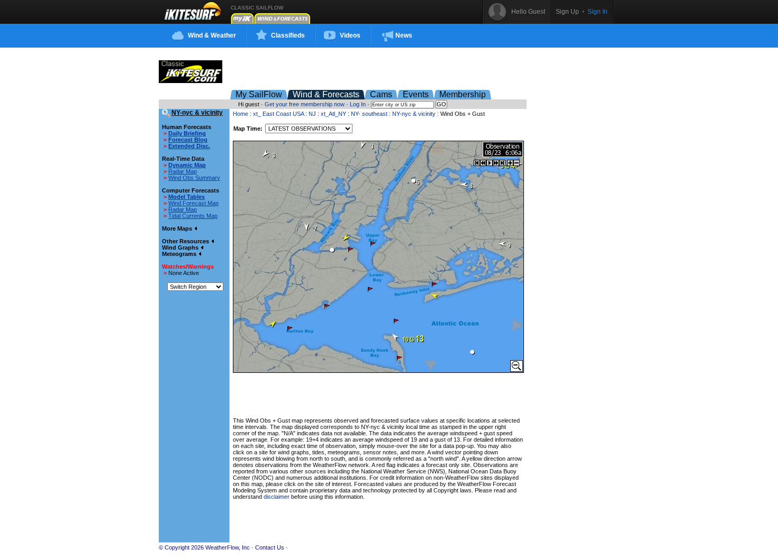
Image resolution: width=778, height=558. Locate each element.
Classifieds (288, 35)
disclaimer (277, 496)
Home (240, 114)
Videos (350, 35)
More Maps (178, 228)
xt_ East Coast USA (278, 114)
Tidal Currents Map (193, 216)
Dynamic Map (187, 165)
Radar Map (182, 171)
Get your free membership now (305, 104)
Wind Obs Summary (194, 178)
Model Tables (186, 197)
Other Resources (186, 241)
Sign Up (567, 11)
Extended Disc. (189, 146)
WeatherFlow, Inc (227, 547)
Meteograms (180, 254)
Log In (358, 104)
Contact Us (269, 547)
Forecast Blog (187, 139)
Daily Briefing (187, 133)
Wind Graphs (181, 247)
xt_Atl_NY (333, 114)
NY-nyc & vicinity (414, 114)
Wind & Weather (212, 35)
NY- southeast (370, 114)
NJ (312, 114)
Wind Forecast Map (193, 203)
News (403, 35)
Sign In (597, 11)
